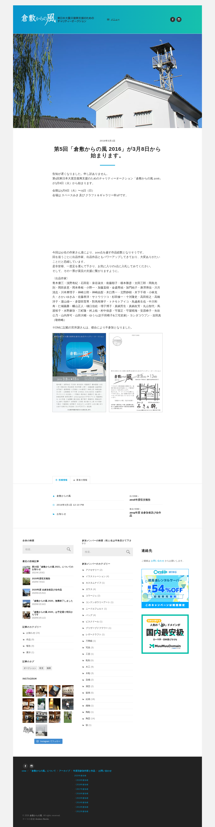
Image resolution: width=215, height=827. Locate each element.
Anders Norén (42, 819)
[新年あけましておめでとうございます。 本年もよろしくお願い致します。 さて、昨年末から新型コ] (28, 691)
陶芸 (88, 718)
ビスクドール (92, 621)
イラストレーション (96, 576)
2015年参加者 (82, 798)
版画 (88, 692)
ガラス (89, 589)
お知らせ (61, 514)
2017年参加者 (82, 789)
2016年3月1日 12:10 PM (70, 505)
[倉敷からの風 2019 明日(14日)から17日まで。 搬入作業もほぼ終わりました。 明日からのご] (28, 704)
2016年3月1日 (107, 140)
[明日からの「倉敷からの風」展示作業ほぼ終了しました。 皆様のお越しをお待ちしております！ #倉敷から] (54, 717)
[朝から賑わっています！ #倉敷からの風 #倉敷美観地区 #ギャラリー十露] (28, 717)
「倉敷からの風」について (42, 771)
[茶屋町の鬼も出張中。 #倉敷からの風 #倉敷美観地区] (68, 704)
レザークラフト (93, 634)
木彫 (88, 673)
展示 (28, 652)
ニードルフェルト (94, 608)
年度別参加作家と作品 (84, 771)
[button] (79, 372)
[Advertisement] (107, 223)
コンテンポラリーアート (98, 602)
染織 (88, 679)
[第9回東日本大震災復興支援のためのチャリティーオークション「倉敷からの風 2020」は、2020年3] (54, 691)
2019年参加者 (82, 780)
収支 (41, 668)
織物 (88, 705)
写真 (88, 647)
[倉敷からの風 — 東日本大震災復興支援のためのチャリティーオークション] (57, 19)
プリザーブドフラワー (97, 628)
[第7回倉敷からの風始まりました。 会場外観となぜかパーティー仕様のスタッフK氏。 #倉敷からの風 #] (41, 717)
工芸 (88, 654)
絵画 (88, 699)
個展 (49, 668)
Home (23, 771)
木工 (88, 667)
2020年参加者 (80, 776)
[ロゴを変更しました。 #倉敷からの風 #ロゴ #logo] (28, 730)
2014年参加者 (82, 802)
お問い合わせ (157, 561)
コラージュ (91, 595)
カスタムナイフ (93, 582)
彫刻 (88, 660)
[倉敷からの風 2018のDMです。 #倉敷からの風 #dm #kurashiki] (68, 717)
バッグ (89, 615)
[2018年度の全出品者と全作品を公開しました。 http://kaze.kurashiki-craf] (54, 704)
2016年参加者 (82, 793)
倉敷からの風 (64, 496)
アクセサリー (92, 570)
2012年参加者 (82, 811)
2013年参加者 (82, 807)
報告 (28, 646)
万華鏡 (89, 641)
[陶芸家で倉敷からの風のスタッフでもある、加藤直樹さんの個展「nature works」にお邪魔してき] (41, 730)
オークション (30, 668)
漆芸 (88, 686)
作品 (28, 639)
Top (207, 819)
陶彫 (88, 712)
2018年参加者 (82, 785)
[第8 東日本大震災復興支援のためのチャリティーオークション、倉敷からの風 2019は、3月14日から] (41, 704)
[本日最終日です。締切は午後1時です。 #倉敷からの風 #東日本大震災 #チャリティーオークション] (68, 691)
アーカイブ (64, 771)
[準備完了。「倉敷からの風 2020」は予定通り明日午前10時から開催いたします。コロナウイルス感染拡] (41, 691)
